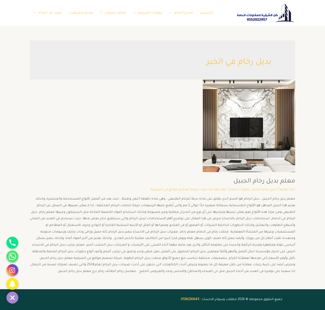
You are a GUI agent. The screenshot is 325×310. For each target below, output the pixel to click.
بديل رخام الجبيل (264, 190)
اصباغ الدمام (183, 13)
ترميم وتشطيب (81, 13)
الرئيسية (206, 13)
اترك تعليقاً (287, 190)
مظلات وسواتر (115, 13)
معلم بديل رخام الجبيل (264, 181)
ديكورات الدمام (239, 190)
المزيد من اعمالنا (50, 13)
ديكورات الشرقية (150, 13)
